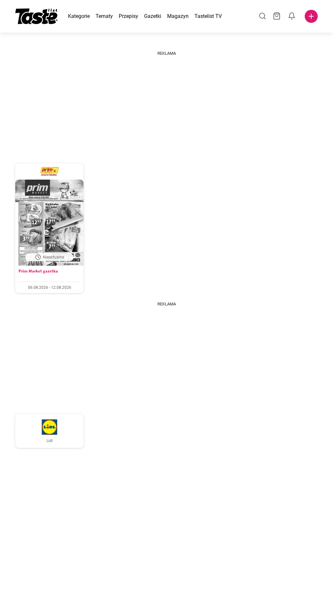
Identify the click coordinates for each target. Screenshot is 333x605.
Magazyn (178, 16)
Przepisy (128, 16)
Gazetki (152, 16)
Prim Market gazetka (38, 271)
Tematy (104, 16)
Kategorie (79, 16)
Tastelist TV (208, 16)
